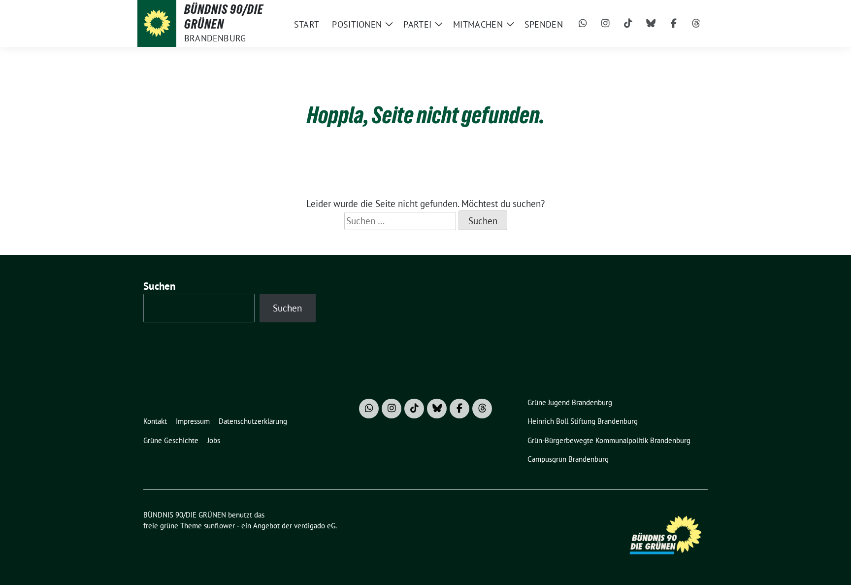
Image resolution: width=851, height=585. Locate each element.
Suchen (159, 286)
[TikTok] (628, 24)
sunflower (219, 525)
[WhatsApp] (583, 24)
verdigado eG (314, 525)
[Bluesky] (651, 24)
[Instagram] (606, 24)
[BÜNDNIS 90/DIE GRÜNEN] (156, 23)
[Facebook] (674, 24)
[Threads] (696, 24)
